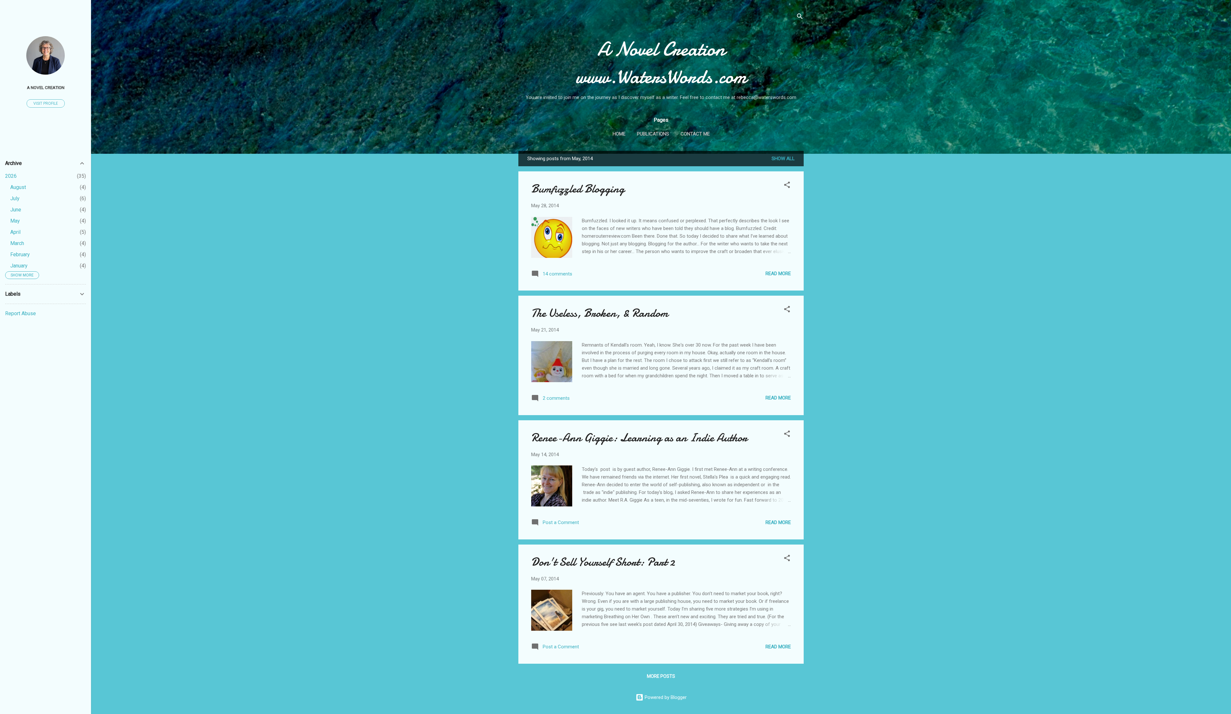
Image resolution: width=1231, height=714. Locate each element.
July (15, 198)
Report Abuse (20, 313)
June (15, 210)
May (15, 221)
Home (619, 134)
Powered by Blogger (665, 697)
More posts (661, 676)
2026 (11, 176)
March (17, 243)
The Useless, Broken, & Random (599, 313)
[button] (787, 186)
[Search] (800, 17)
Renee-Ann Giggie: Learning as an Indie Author (639, 438)
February (20, 254)
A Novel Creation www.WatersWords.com (661, 62)
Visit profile (45, 103)
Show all (783, 158)
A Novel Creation (45, 87)
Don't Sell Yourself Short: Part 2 (603, 562)
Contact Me (695, 134)
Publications (653, 134)
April (15, 232)
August (18, 187)
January (19, 266)
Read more (778, 273)
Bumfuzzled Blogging (577, 189)
